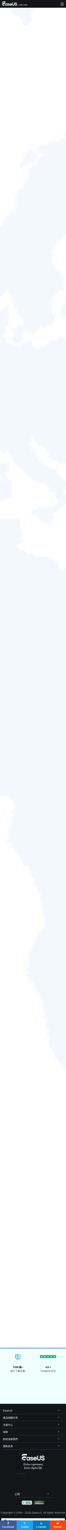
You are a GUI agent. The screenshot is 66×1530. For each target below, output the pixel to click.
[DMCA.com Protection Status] (39, 1502)
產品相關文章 (10, 1417)
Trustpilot (21, 1473)
